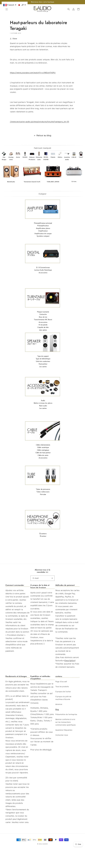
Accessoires (43, 273)
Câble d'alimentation (43, 445)
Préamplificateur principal (43, 223)
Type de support (43, 356)
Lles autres (43, 330)
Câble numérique (43, 447)
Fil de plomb (43, 325)
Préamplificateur (43, 226)
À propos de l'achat (63, 691)
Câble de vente (43, 455)
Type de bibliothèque (43, 359)
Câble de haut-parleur (43, 452)
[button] (6, 9)
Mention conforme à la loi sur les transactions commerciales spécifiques (65, 722)
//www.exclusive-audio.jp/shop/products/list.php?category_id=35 (39, 122)
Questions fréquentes (63, 730)
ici (49, 750)
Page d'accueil (61, 681)
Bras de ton (43, 317)
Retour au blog (44, 135)
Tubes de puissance (43, 489)
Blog (57, 709)
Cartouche (43, 314)
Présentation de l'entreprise (66, 714)
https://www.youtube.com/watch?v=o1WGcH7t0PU (33, 73)
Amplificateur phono (43, 228)
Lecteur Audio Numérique (43, 270)
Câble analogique (43, 450)
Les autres (43, 366)
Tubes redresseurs (43, 492)
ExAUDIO (45, 844)
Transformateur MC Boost (43, 319)
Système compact (43, 236)
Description (70, 660)
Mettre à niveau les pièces (43, 403)
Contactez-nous (61, 735)
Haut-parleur (43, 364)
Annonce (58, 704)
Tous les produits (62, 686)
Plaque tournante (43, 312)
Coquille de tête (43, 327)
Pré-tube (43, 494)
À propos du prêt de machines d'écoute (63, 698)
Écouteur (43, 536)
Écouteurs (43, 533)
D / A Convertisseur (43, 267)
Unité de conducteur (43, 361)
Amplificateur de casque (43, 233)
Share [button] (15, 38)
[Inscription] (52, 578)
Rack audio (43, 406)
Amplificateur (43, 231)
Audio (43, 400)
